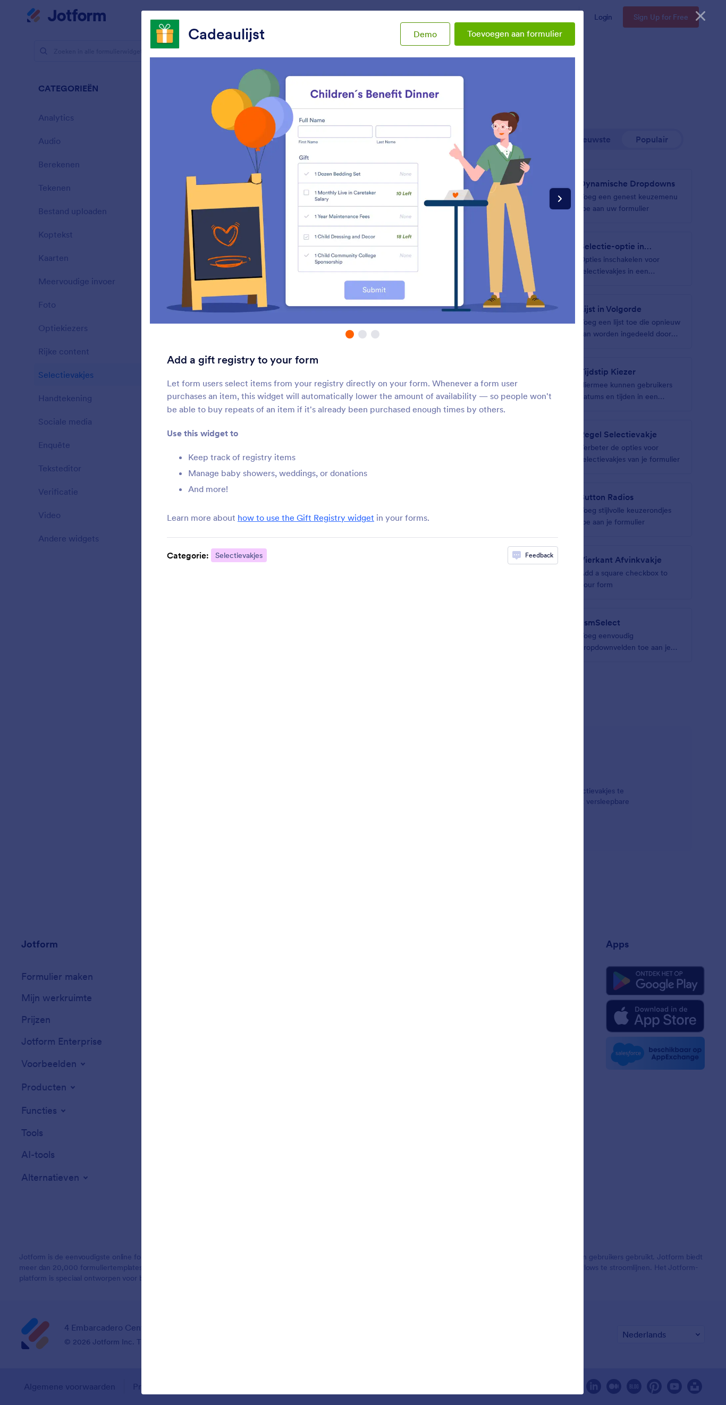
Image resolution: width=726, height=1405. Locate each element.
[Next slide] (560, 198)
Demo (425, 34)
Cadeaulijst (226, 34)
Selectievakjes (239, 555)
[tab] (349, 334)
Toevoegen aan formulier (514, 33)
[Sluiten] (700, 16)
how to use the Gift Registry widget (306, 517)
